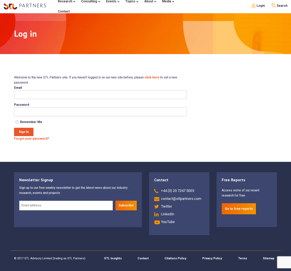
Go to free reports (239, 209)
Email (18, 88)
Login (260, 6)
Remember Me (31, 122)
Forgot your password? (31, 138)
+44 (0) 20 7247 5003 (177, 191)
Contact (143, 258)
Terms (242, 258)
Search (281, 6)
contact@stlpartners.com (180, 199)
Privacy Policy (212, 258)
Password (21, 105)
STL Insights (113, 258)
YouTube (167, 222)
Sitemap (268, 258)
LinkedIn (167, 214)
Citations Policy (175, 258)
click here (152, 77)
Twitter (166, 206)
